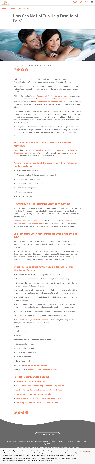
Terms (84, 442)
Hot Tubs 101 (23, 8)
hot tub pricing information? (36, 365)
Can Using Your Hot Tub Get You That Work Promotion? (39, 402)
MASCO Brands (76, 442)
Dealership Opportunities (26, 442)
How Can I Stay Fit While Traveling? (30, 381)
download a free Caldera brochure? (42, 369)
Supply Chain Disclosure (42, 442)
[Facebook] (15, 69)
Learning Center (9, 8)
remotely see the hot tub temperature (50, 150)
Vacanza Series (37, 223)
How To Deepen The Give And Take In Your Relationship (38, 398)
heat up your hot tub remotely (35, 320)
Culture (67, 442)
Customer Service (11, 442)
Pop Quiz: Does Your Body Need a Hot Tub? (33, 394)
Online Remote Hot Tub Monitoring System (49, 96)
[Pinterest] (22, 69)
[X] (18, 69)
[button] (85, 451)
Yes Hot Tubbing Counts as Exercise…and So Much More (39, 390)
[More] (26, 69)
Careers (60, 442)
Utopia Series (67, 221)
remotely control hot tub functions (47, 101)
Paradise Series (20, 223)
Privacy (53, 442)
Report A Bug (47, 444)
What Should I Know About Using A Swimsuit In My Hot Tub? (40, 385)
